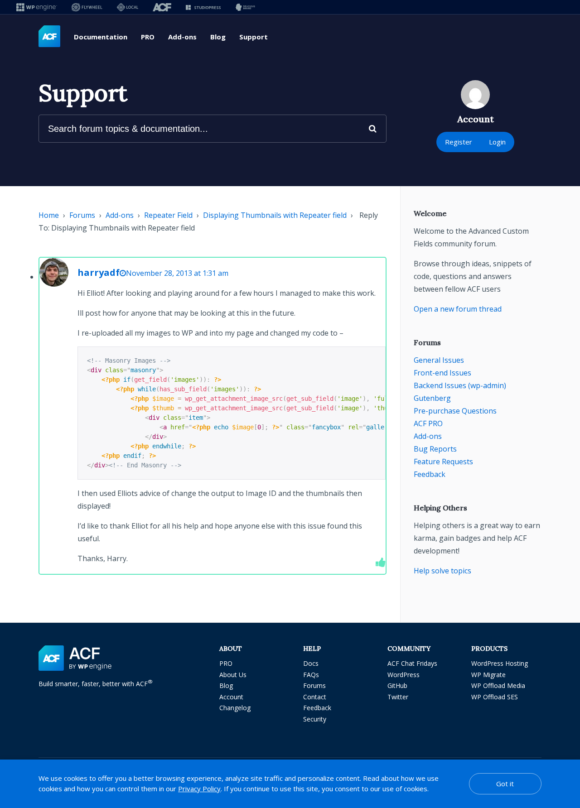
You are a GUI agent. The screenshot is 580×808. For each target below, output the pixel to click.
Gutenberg (432, 398)
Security (314, 719)
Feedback (429, 474)
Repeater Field (168, 215)
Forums (82, 215)
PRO (148, 36)
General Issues (439, 360)
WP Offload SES (494, 697)
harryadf (98, 272)
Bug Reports (435, 449)
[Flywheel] (87, 7)
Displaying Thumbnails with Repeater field (275, 215)
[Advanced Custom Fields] (49, 37)
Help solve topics (442, 571)
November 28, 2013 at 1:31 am (177, 273)
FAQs (311, 674)
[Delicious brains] (245, 7)
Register (458, 141)
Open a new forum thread (458, 309)
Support (253, 36)
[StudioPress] (203, 7)
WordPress (403, 674)
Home (49, 215)
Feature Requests (443, 462)
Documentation (100, 36)
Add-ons (182, 36)
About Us (232, 674)
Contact (314, 697)
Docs (311, 663)
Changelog (235, 707)
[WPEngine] (36, 7)
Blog (218, 36)
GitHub (397, 685)
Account (231, 697)
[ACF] (162, 7)
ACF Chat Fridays (412, 663)
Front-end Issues (442, 373)
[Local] (127, 7)
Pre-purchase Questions (455, 411)
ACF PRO (428, 423)
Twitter (397, 697)
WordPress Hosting (499, 663)
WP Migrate (488, 674)
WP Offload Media (498, 685)
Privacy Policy (199, 788)
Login (497, 141)
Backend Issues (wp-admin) (460, 385)
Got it (505, 783)
